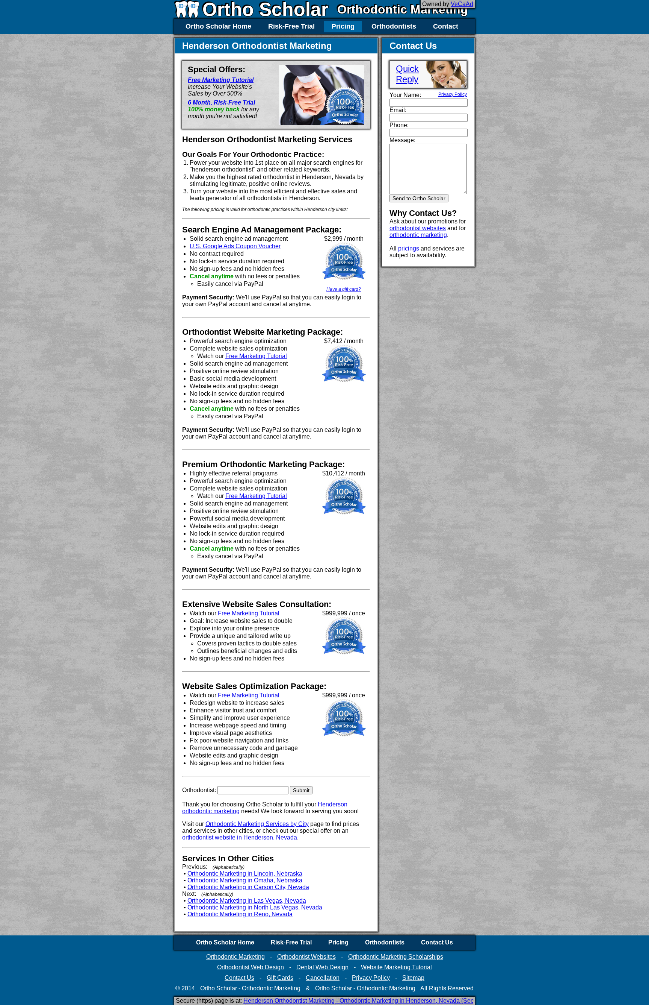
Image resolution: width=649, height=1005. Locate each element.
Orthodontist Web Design (250, 967)
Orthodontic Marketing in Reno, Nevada (240, 914)
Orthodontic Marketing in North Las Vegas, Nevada (254, 907)
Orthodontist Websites (306, 956)
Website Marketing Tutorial (396, 967)
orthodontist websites (417, 228)
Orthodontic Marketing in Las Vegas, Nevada (246, 900)
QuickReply (407, 74)
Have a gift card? (343, 289)
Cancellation (323, 978)
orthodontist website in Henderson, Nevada (239, 837)
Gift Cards (280, 978)
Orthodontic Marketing (402, 9)
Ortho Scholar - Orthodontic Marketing (250, 988)
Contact (445, 26)
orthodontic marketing (418, 235)
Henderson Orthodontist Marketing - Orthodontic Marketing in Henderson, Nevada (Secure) (363, 1000)
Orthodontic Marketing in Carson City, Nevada (248, 887)
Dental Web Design (322, 967)
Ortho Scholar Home (218, 26)
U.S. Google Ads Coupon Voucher (235, 246)
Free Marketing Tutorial (221, 80)
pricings (408, 248)
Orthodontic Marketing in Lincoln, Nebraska (244, 873)
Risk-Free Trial (291, 26)
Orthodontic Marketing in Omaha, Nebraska (244, 880)
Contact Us (437, 942)
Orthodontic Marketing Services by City (257, 824)
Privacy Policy (452, 94)
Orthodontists (393, 26)
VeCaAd (462, 4)
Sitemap (413, 978)
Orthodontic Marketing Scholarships (395, 956)
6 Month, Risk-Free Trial (221, 102)
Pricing (343, 26)
